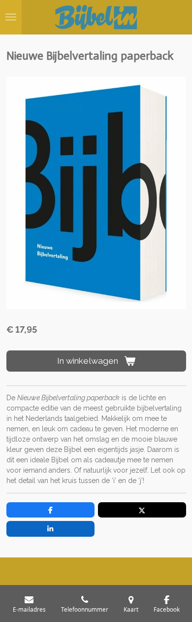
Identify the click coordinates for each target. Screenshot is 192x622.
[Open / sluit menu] (11, 17)
